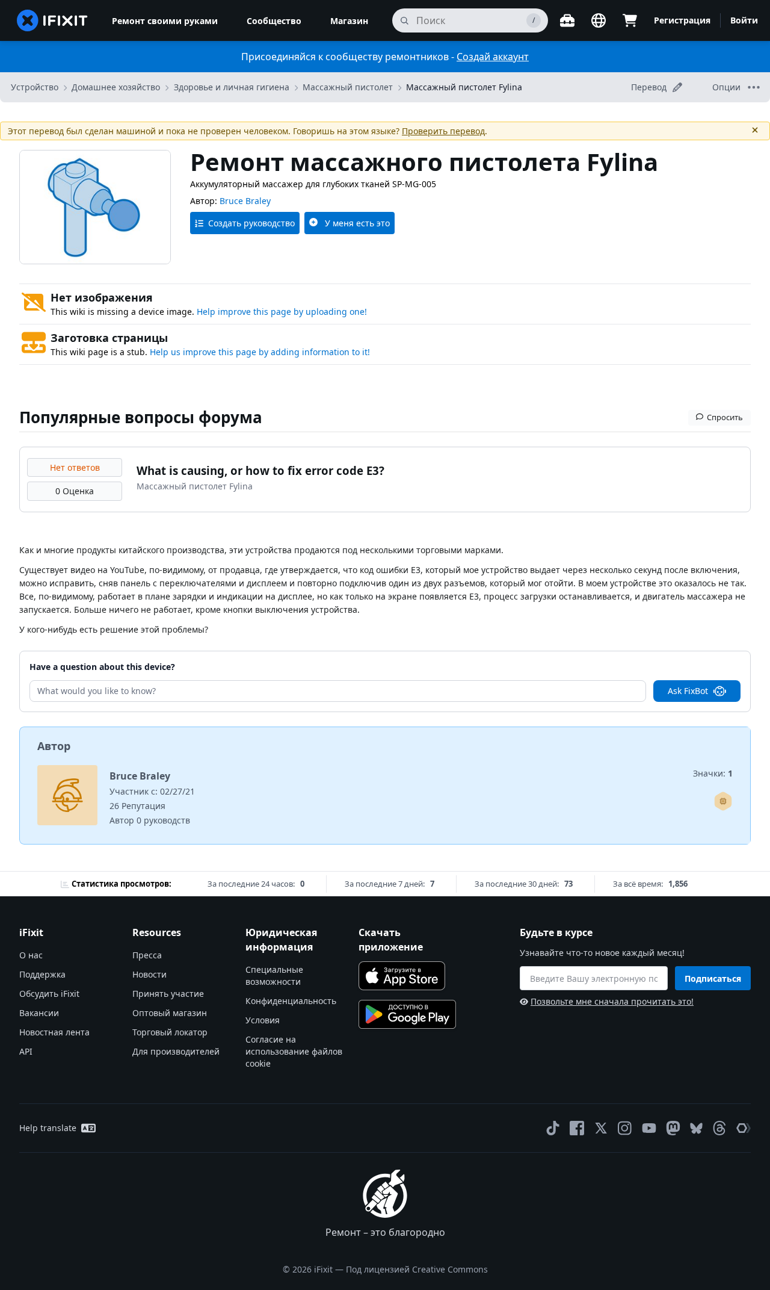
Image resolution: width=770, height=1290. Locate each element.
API (25, 1051)
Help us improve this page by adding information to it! (260, 352)
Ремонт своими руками (165, 20)
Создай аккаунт (493, 56)
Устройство (34, 87)
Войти (744, 20)
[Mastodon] (673, 1128)
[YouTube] (649, 1128)
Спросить (725, 417)
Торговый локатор (170, 1032)
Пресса (147, 955)
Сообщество (274, 20)
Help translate (47, 1127)
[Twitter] (601, 1128)
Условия (262, 1020)
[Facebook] (577, 1128)
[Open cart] (630, 20)
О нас (31, 955)
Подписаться (713, 978)
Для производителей (176, 1051)
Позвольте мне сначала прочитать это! (612, 1001)
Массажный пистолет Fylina (464, 87)
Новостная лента (54, 1032)
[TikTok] (553, 1128)
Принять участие (168, 993)
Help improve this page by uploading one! (282, 311)
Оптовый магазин (169, 1013)
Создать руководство (251, 223)
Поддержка (42, 974)
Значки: (713, 773)
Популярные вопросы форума (140, 417)
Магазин (349, 20)
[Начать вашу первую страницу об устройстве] (723, 801)
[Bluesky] (696, 1128)
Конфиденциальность (290, 1000)
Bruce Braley (245, 200)
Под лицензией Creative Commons (417, 1269)
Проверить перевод (443, 131)
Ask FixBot (688, 690)
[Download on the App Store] (402, 975)
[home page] (52, 20)
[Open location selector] (599, 20)
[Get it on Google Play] (407, 1014)
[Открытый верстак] (567, 20)
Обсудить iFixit (49, 993)
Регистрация (682, 20)
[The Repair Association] (743, 1128)
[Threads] (719, 1128)
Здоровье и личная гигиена (231, 87)
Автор (53, 746)
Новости (149, 974)
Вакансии (39, 1013)
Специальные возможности (274, 975)
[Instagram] (625, 1128)
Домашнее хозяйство (116, 87)
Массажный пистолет (348, 87)
